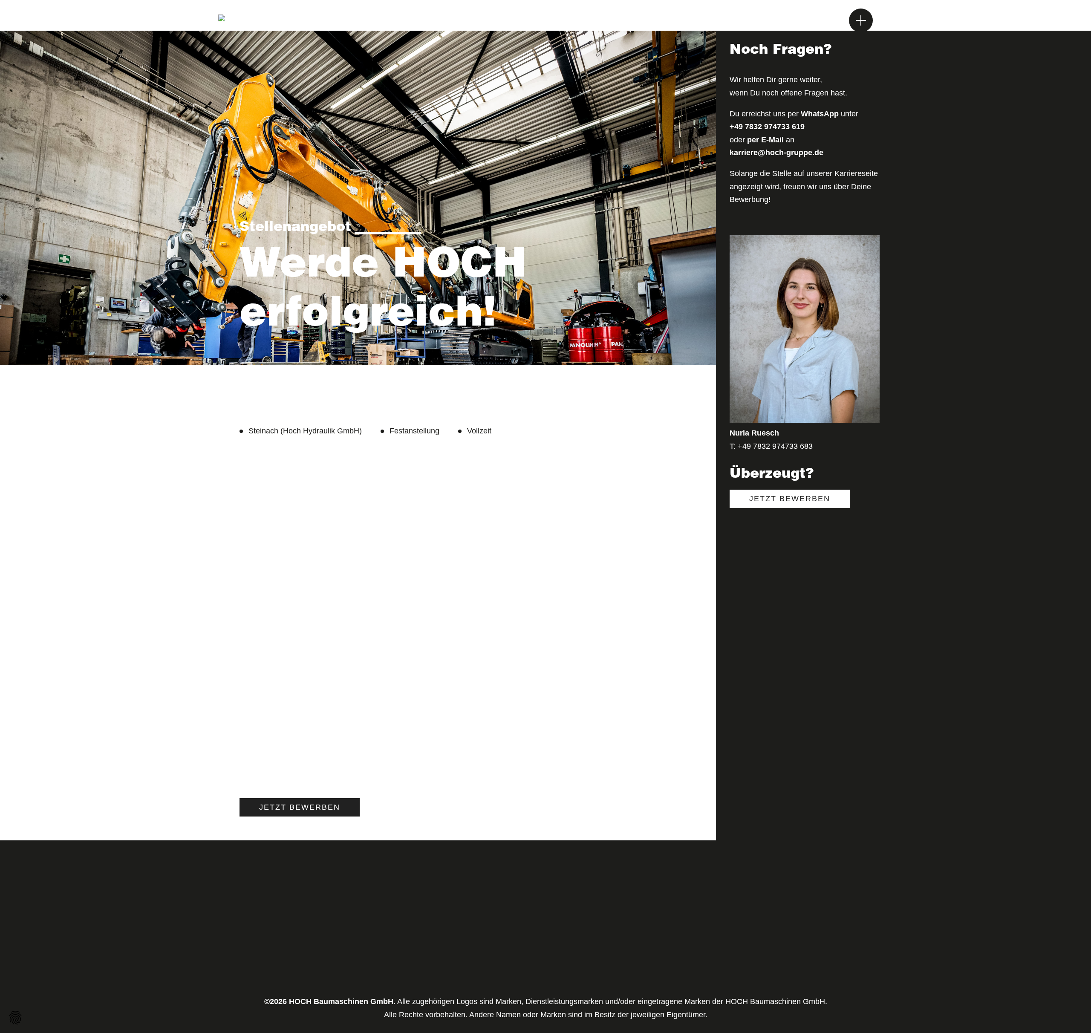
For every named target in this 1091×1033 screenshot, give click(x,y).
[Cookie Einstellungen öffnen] (15, 1017)
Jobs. (777, 21)
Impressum (524, 956)
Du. (746, 21)
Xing (695, 956)
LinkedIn (701, 939)
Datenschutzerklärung (542, 972)
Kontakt (518, 989)
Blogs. (815, 21)
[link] (300, 807)
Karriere (518, 939)
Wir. (717, 21)
